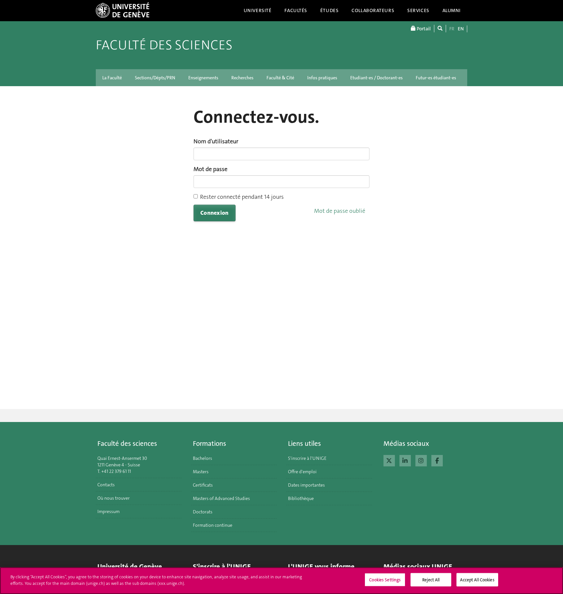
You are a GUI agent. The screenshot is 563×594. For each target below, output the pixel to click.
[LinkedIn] (405, 460)
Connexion (214, 213)
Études (329, 10)
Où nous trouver (113, 498)
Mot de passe (210, 169)
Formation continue (212, 525)
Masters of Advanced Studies (221, 498)
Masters (201, 472)
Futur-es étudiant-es (436, 78)
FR (452, 28)
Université (258, 10)
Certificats (203, 485)
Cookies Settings (385, 580)
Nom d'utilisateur (216, 141)
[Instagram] (421, 460)
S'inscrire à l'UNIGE (307, 458)
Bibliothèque (301, 498)
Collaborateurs (373, 10)
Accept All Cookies (477, 580)
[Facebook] (437, 460)
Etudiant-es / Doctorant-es (376, 78)
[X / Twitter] (389, 460)
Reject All (431, 580)
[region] (281, 580)
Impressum (108, 511)
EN (461, 28)
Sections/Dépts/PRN (155, 78)
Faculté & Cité (280, 78)
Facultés (295, 10)
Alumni (451, 10)
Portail (423, 28)
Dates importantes (306, 485)
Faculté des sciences (164, 45)
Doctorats (202, 512)
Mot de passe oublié (339, 211)
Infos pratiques (322, 78)
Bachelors (202, 458)
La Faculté (112, 78)
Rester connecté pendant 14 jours (242, 197)
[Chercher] (440, 28)
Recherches (242, 78)
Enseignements (203, 78)
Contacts (106, 485)
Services (418, 10)
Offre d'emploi (302, 472)
